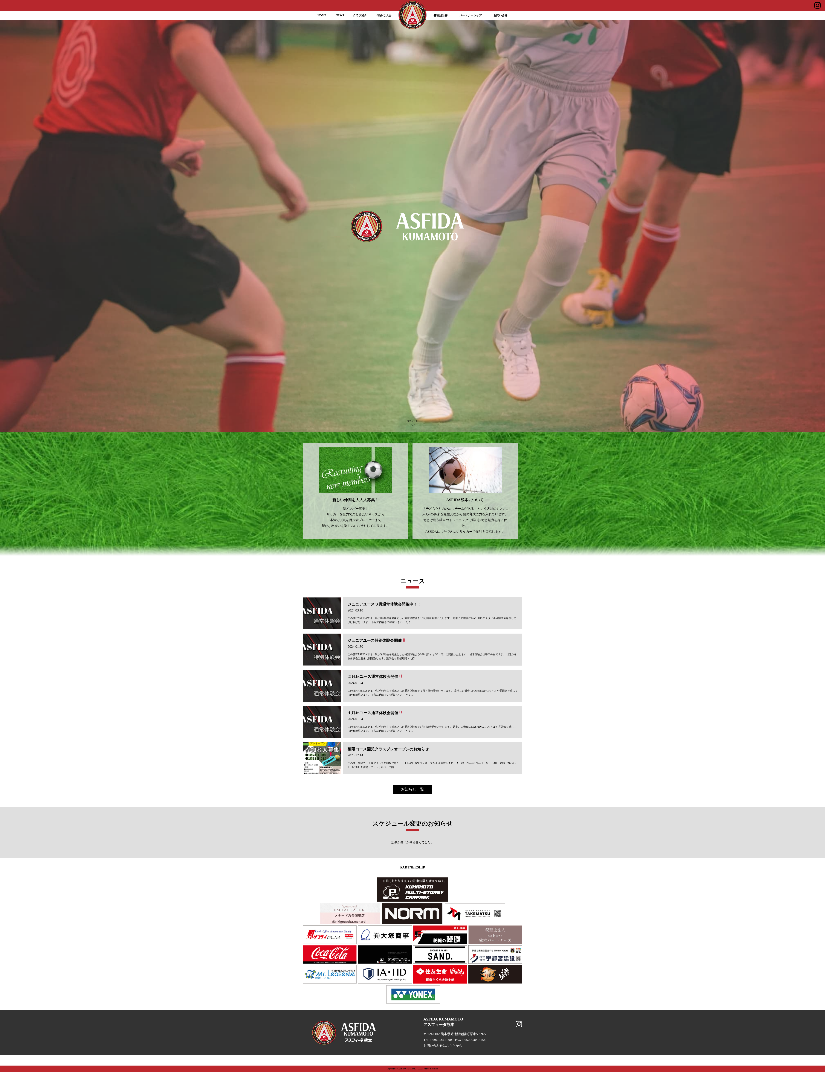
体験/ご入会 (384, 15)
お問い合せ (500, 15)
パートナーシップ (470, 15)
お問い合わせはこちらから (442, 1045)
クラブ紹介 (360, 15)
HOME (322, 15)
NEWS (340, 15)
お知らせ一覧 (412, 789)
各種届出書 (441, 15)
